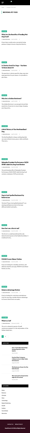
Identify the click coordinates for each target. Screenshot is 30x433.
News (3, 398)
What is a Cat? (6, 321)
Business (4, 393)
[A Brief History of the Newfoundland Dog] (15, 119)
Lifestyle (4, 395)
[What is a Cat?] (15, 310)
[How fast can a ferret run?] (15, 218)
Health (3, 405)
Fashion (4, 408)
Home (3, 390)
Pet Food (4, 31)
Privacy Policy (19, 424)
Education (4, 413)
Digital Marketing (6, 403)
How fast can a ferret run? (10, 228)
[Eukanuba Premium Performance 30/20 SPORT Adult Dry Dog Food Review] (15, 152)
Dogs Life (4, 95)
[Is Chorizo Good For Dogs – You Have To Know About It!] (15, 55)
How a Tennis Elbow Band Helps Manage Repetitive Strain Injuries (20, 349)
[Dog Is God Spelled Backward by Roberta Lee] (15, 185)
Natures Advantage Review (11, 290)
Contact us (10, 424)
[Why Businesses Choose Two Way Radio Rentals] (6, 369)
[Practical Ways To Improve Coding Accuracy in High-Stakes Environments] (6, 359)
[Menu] (3, 2)
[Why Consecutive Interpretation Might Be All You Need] (6, 378)
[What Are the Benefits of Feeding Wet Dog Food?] (15, 24)
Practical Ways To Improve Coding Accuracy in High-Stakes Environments (20, 359)
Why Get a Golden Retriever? (11, 98)
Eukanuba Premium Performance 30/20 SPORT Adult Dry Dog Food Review (15, 163)
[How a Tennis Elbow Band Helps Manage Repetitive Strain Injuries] (6, 350)
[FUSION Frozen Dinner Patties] (15, 249)
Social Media (5, 411)
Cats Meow (4, 126)
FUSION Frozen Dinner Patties (12, 259)
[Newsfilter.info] (15, 2)
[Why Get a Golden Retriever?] (15, 88)
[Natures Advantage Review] (15, 280)
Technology (5, 400)
